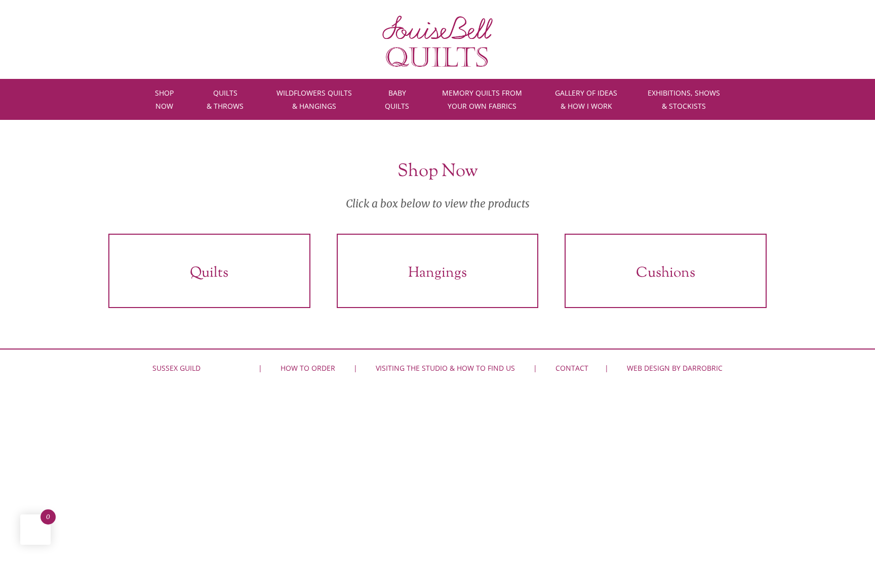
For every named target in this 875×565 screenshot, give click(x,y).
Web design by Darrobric (675, 368)
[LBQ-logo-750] (437, 19)
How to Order (308, 368)
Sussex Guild (176, 368)
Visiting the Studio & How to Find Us (445, 368)
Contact (571, 368)
